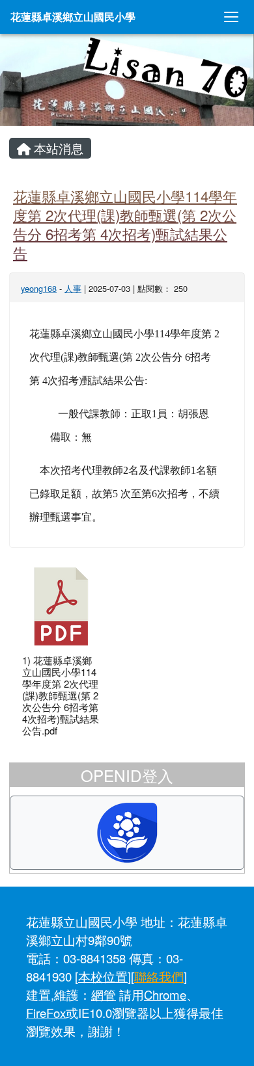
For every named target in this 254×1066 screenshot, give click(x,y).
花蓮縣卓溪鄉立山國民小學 (72, 16)
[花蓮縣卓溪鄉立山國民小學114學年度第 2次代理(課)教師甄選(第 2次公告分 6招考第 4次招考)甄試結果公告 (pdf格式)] (61, 606)
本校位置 (103, 976)
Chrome (165, 994)
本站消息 (57, 148)
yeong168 (39, 288)
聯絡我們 (159, 976)
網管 (103, 994)
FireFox (46, 1012)
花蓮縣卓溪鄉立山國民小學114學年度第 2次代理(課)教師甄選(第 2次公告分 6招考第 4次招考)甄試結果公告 (125, 224)
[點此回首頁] (127, 80)
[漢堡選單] (231, 16)
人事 (72, 288)
